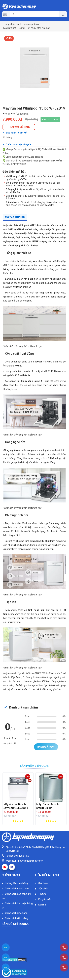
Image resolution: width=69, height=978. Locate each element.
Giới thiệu (43, 883)
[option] (34, 67)
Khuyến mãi (44, 899)
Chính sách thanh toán (17, 888)
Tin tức (42, 894)
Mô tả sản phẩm (15, 217)
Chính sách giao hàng (16, 913)
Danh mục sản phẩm (27, 24)
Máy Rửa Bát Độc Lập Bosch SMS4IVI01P (49, 806)
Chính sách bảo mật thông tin (17, 905)
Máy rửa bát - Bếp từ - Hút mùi (19, 28)
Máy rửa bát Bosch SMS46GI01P (15, 806)
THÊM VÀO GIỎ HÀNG (18, 127)
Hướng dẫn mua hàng (16, 883)
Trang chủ (8, 24)
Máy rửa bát (43, 28)
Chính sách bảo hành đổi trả (16, 896)
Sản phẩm (43, 888)
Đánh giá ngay (46, 747)
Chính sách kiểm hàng (16, 918)
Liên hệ (42, 904)
